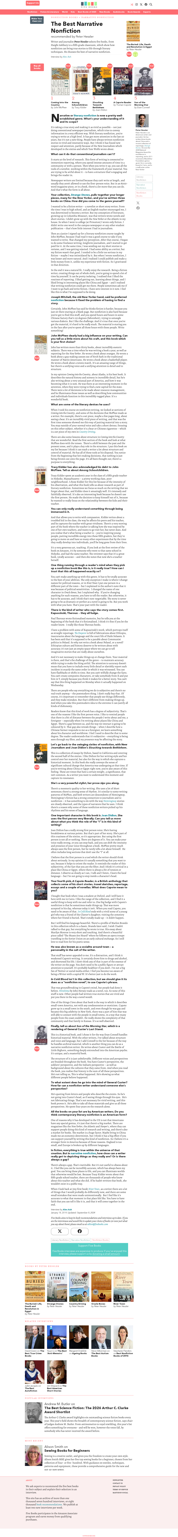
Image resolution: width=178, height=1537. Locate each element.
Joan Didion (108, 815)
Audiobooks (119, 12)
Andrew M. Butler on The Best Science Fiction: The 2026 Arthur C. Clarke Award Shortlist (89, 1420)
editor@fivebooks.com (97, 1224)
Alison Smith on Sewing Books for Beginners (89, 1461)
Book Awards (134, 12)
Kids (73, 12)
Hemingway (109, 801)
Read (129, 54)
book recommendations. (49, 1504)
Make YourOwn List (36, 20)
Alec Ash (67, 57)
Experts (147, 12)
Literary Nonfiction (60, 1240)
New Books (104, 12)
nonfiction (57, 300)
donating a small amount (106, 1254)
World (65, 12)
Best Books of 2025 (87, 12)
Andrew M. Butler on (86, 1408)
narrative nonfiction (83, 1153)
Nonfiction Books (64, 17)
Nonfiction (32, 12)
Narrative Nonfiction (97, 17)
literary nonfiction (85, 115)
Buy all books (37, 67)
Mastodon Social (120, 1493)
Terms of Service (120, 1490)
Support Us (33, 3)
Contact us (118, 1483)
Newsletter (118, 1480)
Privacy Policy (119, 1486)
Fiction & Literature (49, 12)
